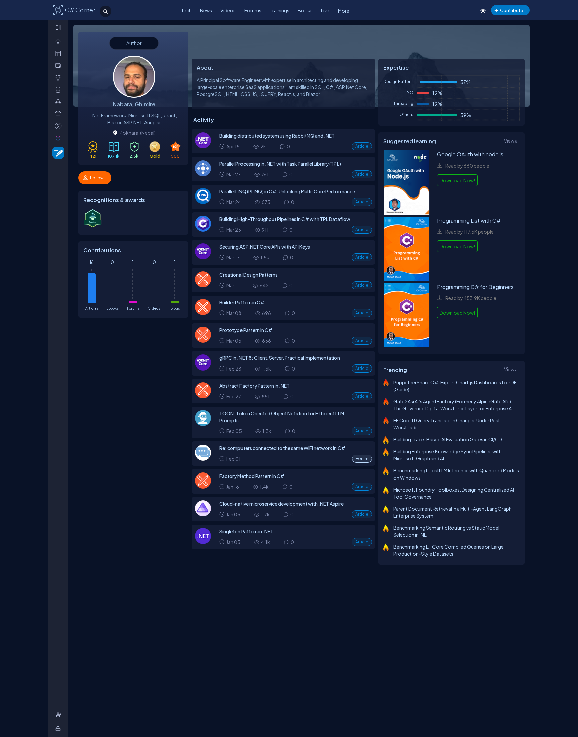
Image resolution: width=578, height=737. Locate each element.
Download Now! (457, 180)
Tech (186, 10)
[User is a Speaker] (92, 226)
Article (361, 146)
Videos (228, 10)
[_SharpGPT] (59, 138)
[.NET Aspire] (203, 514)
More (343, 11)
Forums (252, 10)
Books (305, 10)
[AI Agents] (203, 424)
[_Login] (59, 728)
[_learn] (59, 77)
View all (512, 141)
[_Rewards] (59, 126)
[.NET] (203, 542)
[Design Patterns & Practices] (203, 285)
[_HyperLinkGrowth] (57, 152)
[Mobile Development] (203, 459)
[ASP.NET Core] (203, 257)
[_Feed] (59, 41)
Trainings (279, 10)
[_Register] (59, 715)
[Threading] (203, 174)
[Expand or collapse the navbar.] (59, 27)
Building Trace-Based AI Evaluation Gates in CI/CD (447, 439)
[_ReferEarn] (59, 113)
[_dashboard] (59, 53)
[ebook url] (406, 183)
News (206, 10)
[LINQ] (203, 202)
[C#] (203, 230)
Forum (362, 458)
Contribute (511, 10)
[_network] (59, 101)
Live (325, 10)
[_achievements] (59, 90)
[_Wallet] (59, 65)
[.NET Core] (203, 146)
